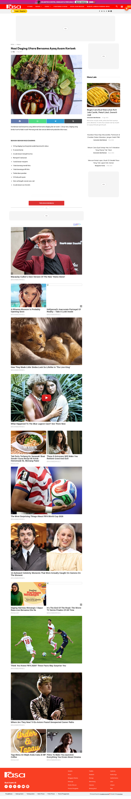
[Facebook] (99, 11)
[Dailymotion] (111, 11)
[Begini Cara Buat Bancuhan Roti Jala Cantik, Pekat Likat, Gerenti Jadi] (103, 95)
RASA (12, 44)
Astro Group (120, 794)
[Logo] (14, 7)
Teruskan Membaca (46, 203)
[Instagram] (102, 11)
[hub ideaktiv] (122, 5)
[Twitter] (104, 11)
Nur (14, 51)
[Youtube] (109, 11)
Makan (19, 44)
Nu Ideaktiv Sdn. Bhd (104, 794)
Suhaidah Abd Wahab (93, 117)
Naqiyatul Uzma (100, 165)
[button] (116, 6)
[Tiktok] (106, 11)
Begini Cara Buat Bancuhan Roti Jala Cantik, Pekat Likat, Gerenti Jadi (102, 112)
